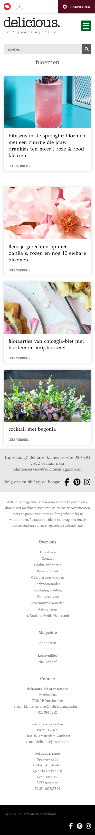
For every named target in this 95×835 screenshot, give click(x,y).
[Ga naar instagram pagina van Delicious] (86, 482)
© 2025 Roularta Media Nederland (31, 814)
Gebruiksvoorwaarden (47, 577)
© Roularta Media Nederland (47, 615)
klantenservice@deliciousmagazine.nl (47, 469)
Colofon (47, 649)
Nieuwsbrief (47, 661)
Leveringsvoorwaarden (48, 602)
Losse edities (47, 655)
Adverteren (47, 552)
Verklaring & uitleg (47, 590)
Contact (48, 558)
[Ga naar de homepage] (32, 22)
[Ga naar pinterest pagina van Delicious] (75, 482)
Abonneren (47, 642)
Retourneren (47, 609)
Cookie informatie (47, 564)
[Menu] (86, 26)
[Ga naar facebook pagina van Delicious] (65, 482)
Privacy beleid (47, 571)
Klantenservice (48, 596)
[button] (76, 6)
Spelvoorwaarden (48, 583)
